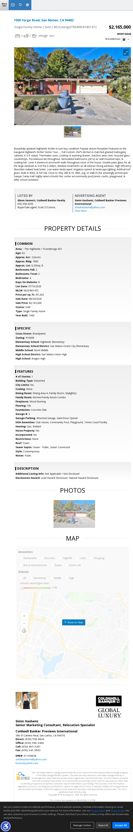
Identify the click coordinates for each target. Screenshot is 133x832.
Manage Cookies (82, 825)
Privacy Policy (98, 810)
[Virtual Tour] (27, 5)
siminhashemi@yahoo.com (90, 207)
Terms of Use (117, 810)
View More (81, 210)
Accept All (121, 825)
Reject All (103, 825)
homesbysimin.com (27, 763)
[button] (5, 826)
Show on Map (75, 622)
